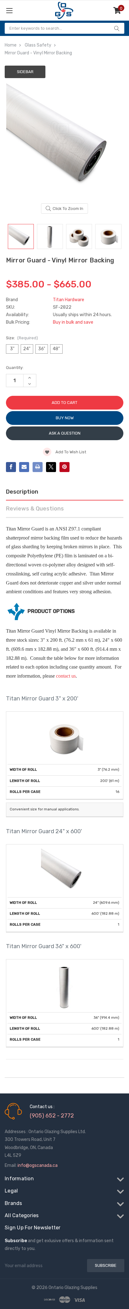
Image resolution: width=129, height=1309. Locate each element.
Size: (22, 338)
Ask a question (64, 433)
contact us (66, 676)
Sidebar (25, 71)
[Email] (24, 467)
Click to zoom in (68, 208)
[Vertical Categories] (25, 10)
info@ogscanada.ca (38, 1165)
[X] (51, 467)
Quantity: (14, 367)
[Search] (117, 28)
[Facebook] (11, 467)
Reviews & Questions (35, 508)
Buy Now (65, 418)
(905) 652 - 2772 (52, 1115)
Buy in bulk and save (73, 322)
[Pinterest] (64, 467)
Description (22, 491)
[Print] (38, 467)
